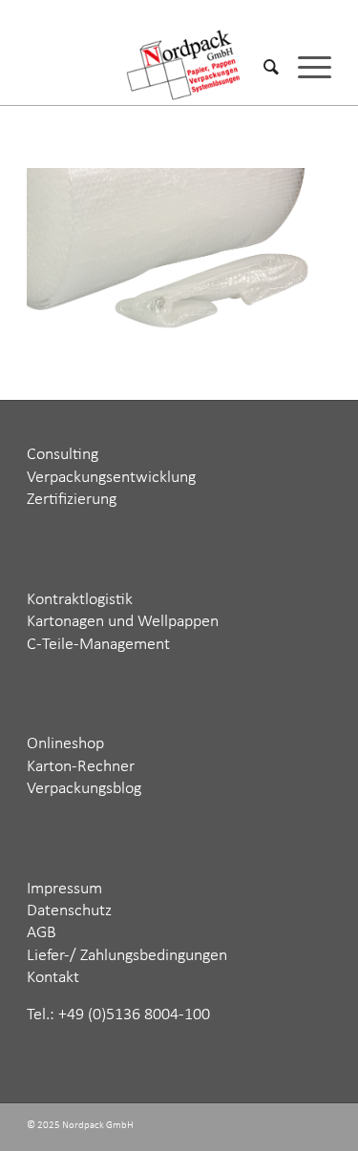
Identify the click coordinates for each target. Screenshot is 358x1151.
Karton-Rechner (81, 767)
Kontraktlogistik (80, 600)
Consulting (62, 455)
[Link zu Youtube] (317, 1127)
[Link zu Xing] (259, 1127)
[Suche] (261, 67)
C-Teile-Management (98, 645)
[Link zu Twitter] (231, 1127)
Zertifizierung (71, 500)
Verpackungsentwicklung (111, 478)
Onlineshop (65, 744)
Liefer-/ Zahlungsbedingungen (127, 956)
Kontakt (53, 978)
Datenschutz (69, 911)
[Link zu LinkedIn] (288, 1127)
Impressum (64, 889)
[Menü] (305, 67)
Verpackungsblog (84, 789)
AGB (41, 933)
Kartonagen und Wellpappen (123, 622)
